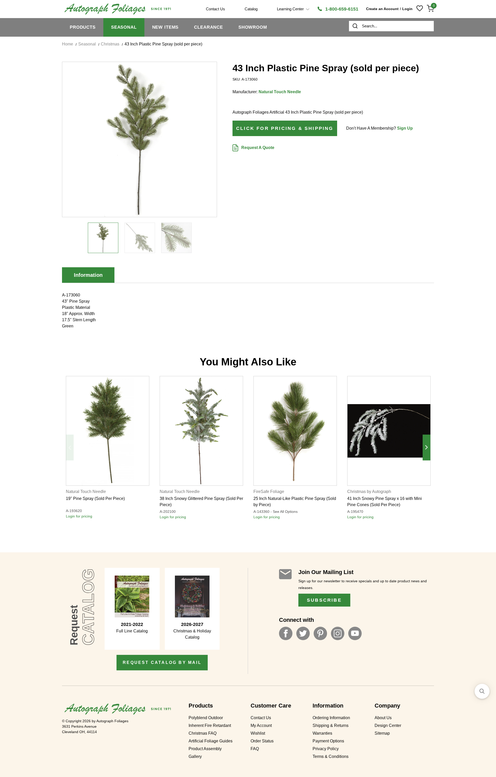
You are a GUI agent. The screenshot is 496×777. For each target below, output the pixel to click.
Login (407, 9)
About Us (383, 718)
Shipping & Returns (330, 725)
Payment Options (328, 741)
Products (83, 27)
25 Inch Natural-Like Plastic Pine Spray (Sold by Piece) (294, 501)
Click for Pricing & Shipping (285, 128)
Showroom (252, 27)
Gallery (195, 756)
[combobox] (391, 26)
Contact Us (261, 718)
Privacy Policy (326, 749)
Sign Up (405, 128)
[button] (482, 691)
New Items (165, 27)
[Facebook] (285, 633)
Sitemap (382, 733)
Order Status (262, 741)
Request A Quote (257, 147)
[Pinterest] (320, 633)
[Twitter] (303, 633)
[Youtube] (355, 633)
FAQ (255, 749)
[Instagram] (337, 633)
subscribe (324, 600)
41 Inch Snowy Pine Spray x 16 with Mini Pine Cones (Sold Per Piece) (384, 501)
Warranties (322, 733)
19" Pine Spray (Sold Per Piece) (95, 498)
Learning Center (291, 9)
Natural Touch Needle (280, 92)
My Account (261, 725)
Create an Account (382, 9)
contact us (215, 9)
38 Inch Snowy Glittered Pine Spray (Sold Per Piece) (201, 501)
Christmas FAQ (202, 733)
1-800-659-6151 (341, 9)
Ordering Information (331, 718)
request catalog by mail (162, 662)
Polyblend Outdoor (206, 718)
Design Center (388, 725)
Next (426, 447)
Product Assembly (205, 749)
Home (67, 44)
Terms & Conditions (330, 756)
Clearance (208, 27)
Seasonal (124, 27)
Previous (70, 447)
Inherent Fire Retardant (210, 725)
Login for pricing (79, 516)
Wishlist (258, 733)
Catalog (251, 9)
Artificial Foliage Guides (211, 741)
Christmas (110, 44)
